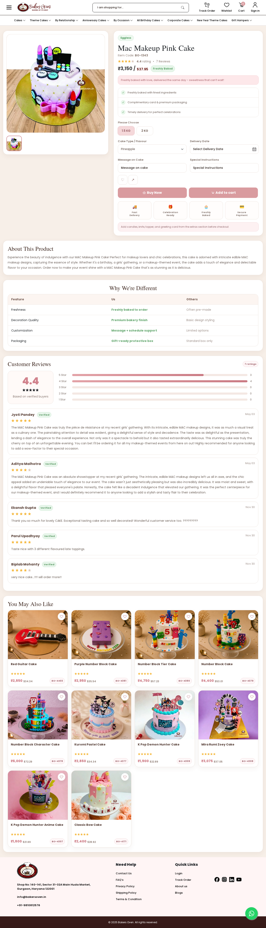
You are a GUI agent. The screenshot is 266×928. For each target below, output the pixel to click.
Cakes (18, 20)
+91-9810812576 (28, 905)
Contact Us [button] (124, 873)
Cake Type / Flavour (132, 141)
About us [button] (181, 886)
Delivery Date (199, 141)
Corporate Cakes (178, 20)
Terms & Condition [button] (129, 899)
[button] (9, 7)
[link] (183, 7)
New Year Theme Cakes (212, 20)
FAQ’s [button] (119, 880)
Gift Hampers (240, 20)
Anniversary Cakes (95, 20)
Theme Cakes (39, 20)
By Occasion (122, 20)
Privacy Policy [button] (125, 886)
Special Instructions (204, 160)
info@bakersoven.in (31, 897)
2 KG (144, 131)
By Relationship (65, 20)
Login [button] (178, 873)
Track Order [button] (183, 880)
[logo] (34, 7)
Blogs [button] (179, 893)
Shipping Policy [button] (126, 893)
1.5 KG (126, 131)
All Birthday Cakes (149, 20)
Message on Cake (130, 160)
